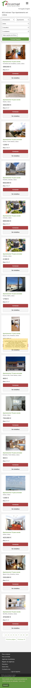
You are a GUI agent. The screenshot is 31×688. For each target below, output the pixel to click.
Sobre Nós (5, 666)
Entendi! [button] (5, 685)
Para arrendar (6, 656)
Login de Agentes (15, 671)
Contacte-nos (6, 669)
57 (27, 635)
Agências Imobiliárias (8, 659)
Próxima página (10, 639)
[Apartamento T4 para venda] (15, 403)
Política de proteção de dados (8, 675)
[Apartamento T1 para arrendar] (15, 483)
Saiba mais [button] (22, 681)
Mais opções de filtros (10, 35)
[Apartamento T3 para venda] (15, 169)
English (28, 9)
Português (21, 9)
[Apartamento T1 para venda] (15, 324)
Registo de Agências (8, 661)
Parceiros (5, 664)
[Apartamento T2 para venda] (15, 52)
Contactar (15, 73)
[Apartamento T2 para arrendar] (15, 130)
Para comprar (6, 654)
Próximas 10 (21, 639)
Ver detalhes (15, 78)
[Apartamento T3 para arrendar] (15, 245)
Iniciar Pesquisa (16, 39)
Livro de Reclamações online (8, 676)
